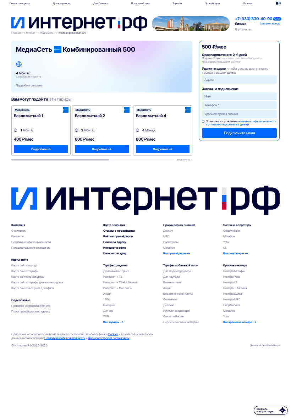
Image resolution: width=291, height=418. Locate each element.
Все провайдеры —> (176, 253)
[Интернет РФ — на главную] (145, 200)
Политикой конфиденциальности (64, 338)
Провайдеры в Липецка (179, 225)
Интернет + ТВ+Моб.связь (120, 282)
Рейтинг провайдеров (118, 236)
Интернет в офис (114, 247)
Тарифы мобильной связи (180, 265)
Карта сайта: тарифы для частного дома (37, 282)
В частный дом (140, 3)
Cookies (113, 334)
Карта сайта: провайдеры (27, 276)
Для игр (108, 310)
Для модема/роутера (177, 271)
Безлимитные (172, 282)
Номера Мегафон (234, 271)
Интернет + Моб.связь (117, 288)
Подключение (20, 300)
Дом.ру (168, 230)
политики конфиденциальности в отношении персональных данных (241, 123)
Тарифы (177, 3)
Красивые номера (235, 265)
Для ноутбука (171, 276)
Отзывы (247, 3)
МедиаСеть (47, 32)
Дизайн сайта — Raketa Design (265, 345)
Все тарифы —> (113, 322)
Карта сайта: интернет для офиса (32, 288)
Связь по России (173, 316)
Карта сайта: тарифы (24, 271)
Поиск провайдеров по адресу (30, 311)
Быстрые (109, 305)
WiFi (106, 316)
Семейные (170, 299)
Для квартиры (61, 3)
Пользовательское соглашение (30, 247)
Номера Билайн (233, 293)
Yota (226, 242)
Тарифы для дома (115, 265)
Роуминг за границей (176, 310)
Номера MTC (232, 299)
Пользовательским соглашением (109, 338)
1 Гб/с (106, 299)
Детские (168, 305)
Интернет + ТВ (112, 276)
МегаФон (169, 247)
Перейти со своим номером (181, 322)
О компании (18, 230)
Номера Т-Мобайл (235, 288)
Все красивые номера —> (239, 322)
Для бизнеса (100, 3)
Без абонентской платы (178, 293)
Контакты (17, 236)
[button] (61, 3)
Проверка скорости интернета (30, 305)
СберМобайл (231, 230)
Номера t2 (230, 282)
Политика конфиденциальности (31, 242)
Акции (107, 293)
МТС (166, 236)
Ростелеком (171, 242)
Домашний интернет (116, 271)
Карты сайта (19, 259)
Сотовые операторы (237, 225)
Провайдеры (212, 3)
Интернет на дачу (114, 253)
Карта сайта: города (24, 265)
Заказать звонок (270, 23)
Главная (16, 32)
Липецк (240, 23)
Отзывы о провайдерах (119, 230)
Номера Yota (231, 276)
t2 (224, 247)
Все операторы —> (235, 253)
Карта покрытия (114, 225)
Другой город (243, 29)
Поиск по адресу (20, 3)
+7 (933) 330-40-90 (253, 19)
